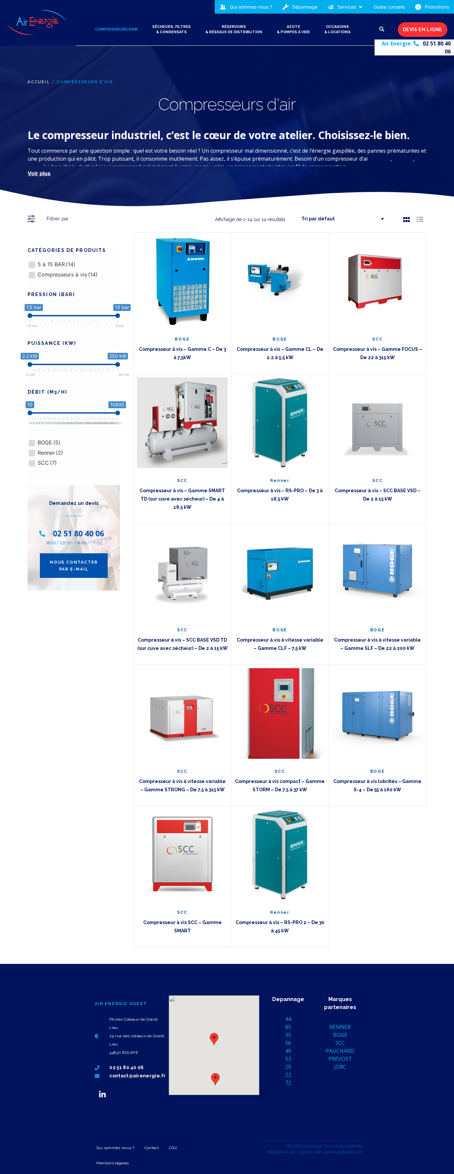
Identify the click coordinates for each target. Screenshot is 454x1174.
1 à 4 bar (380, 158)
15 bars (404, 158)
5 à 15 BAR (56, 264)
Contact (152, 1147)
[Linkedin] (102, 1094)
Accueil (39, 82)
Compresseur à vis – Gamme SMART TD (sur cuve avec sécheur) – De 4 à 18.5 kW (182, 499)
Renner (50, 452)
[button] (345, 7)
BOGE (49, 442)
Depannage (288, 999)
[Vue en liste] (419, 219)
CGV (173, 1147)
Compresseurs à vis (68, 274)
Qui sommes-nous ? (115, 1147)
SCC (47, 462)
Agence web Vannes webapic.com (331, 1152)
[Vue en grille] (406, 219)
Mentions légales (112, 1163)
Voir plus (39, 173)
